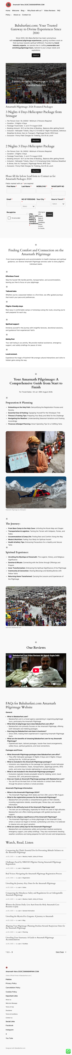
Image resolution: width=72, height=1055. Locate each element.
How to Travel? (58, 199)
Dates (24, 887)
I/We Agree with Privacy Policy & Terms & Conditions (33, 219)
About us (36, 55)
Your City (40, 199)
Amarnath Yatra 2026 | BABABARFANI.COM (28, 5)
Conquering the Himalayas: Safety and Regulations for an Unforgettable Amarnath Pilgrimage (34, 894)
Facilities (25, 943)
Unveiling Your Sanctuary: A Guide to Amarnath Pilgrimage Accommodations (30, 939)
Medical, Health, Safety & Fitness (33, 856)
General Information (29, 911)
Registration (26, 868)
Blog (24, 920)
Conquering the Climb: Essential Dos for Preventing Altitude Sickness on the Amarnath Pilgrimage (34, 851)
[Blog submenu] (25, 10)
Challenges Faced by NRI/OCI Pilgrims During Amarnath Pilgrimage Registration (33, 863)
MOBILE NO (41, 186)
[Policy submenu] (11, 14)
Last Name (26, 186)
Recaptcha (11, 212)
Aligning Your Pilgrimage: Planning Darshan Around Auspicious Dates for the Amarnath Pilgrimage (35, 927)
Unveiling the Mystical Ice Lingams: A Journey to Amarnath (29, 916)
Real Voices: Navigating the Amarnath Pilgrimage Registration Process (34, 874)
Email (9, 199)
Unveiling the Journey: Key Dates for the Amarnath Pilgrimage (31, 883)
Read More (36, 140)
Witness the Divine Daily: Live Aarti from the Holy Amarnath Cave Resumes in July (32, 906)
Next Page (61, 952)
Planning (25, 932)
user (19, 856)
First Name (12, 186)
